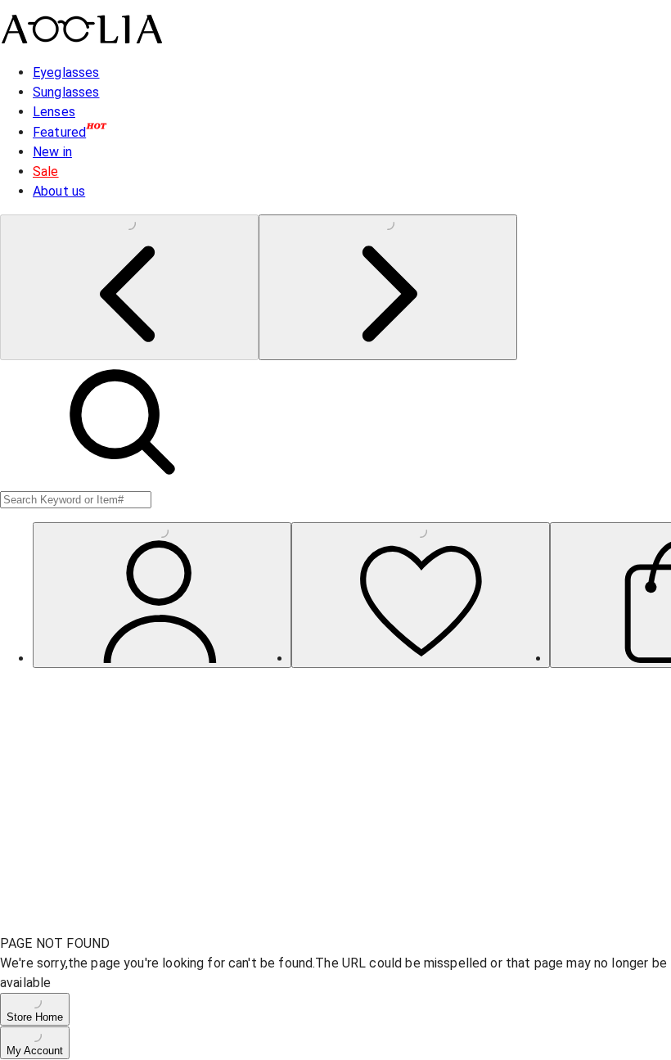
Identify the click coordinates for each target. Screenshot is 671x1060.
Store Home (35, 1017)
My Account (35, 1050)
